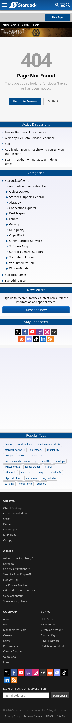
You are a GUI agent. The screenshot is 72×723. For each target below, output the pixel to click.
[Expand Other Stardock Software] (7, 241)
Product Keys (49, 635)
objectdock (36, 450)
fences (8, 444)
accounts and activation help (20, 461)
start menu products (49, 444)
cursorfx (25, 472)
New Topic (58, 17)
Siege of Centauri (13, 596)
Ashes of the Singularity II (18, 558)
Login (36, 25)
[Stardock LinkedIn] (43, 339)
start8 (21, 455)
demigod (40, 472)
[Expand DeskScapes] (7, 214)
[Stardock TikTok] (36, 339)
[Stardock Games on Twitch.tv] (39, 331)
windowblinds (24, 444)
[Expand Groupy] (7, 225)
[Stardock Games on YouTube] (32, 331)
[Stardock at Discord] (28, 339)
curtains (9, 483)
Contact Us (9, 656)
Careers (7, 635)
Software (10, 501)
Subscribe (60, 695)
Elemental (9, 563)
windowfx (56, 472)
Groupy (7, 540)
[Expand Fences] (7, 219)
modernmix (25, 483)
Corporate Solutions (15, 513)
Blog (6, 624)
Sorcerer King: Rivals (15, 601)
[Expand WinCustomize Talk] (7, 263)
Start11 (7, 519)
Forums (7, 662)
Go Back (53, 101)
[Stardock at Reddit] (21, 339)
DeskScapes (10, 529)
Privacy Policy (12, 716)
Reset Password (50, 640)
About (7, 619)
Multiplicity (9, 535)
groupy (9, 455)
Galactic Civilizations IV (16, 569)
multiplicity (53, 450)
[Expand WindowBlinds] (7, 269)
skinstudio (10, 472)
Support (47, 612)
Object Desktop (12, 508)
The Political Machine (15, 585)
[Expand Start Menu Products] (7, 258)
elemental (31, 478)
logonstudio (49, 478)
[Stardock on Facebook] (25, 331)
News (6, 640)
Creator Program (13, 651)
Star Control (10, 579)
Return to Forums (25, 101)
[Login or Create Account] (57, 5)
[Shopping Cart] (62, 5)
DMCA (49, 716)
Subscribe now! (36, 310)
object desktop (13, 478)
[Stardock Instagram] (46, 331)
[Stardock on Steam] (54, 331)
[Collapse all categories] (68, 180)
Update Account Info (53, 646)
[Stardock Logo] (22, 5)
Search (25, 25)
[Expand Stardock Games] (3, 275)
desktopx (60, 461)
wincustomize (12, 466)
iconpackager (32, 466)
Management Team (14, 630)
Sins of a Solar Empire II (17, 574)
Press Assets (10, 646)
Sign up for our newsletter (24, 689)
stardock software (15, 450)
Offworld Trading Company (19, 590)
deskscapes (36, 455)
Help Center (48, 619)
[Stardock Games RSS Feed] (50, 339)
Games (8, 551)
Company (10, 612)
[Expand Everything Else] (3, 281)
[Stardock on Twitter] (18, 331)
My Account (48, 624)
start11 (49, 466)
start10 (46, 461)
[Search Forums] (68, 5)
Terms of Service (33, 716)
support (41, 483)
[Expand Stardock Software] (3, 181)
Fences (7, 524)
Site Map (62, 716)
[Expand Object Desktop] (7, 192)
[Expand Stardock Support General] (7, 197)
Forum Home (9, 25)
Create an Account (52, 630)
